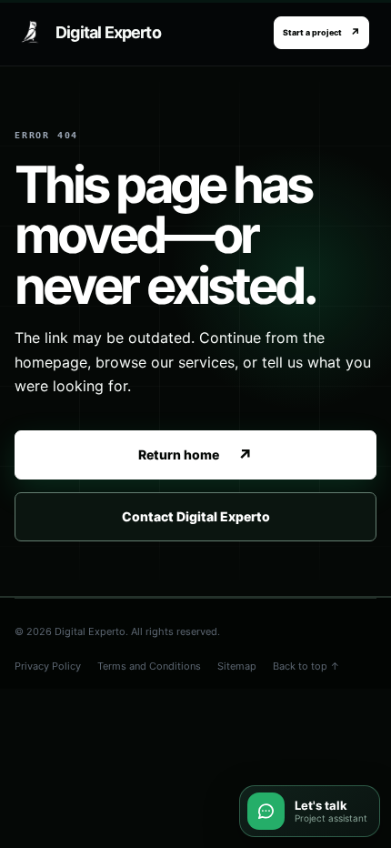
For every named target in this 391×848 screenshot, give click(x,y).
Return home (195, 455)
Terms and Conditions (149, 666)
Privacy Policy (48, 666)
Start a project (321, 32)
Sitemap (236, 666)
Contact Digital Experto (196, 516)
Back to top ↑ (306, 666)
